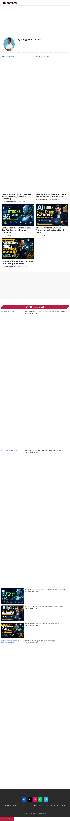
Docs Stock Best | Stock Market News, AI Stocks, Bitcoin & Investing (16, 196)
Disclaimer (24, 805)
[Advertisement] (35, 19)
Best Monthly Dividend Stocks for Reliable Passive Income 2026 (51, 195)
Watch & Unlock (7, 819)
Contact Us (16, 805)
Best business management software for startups (40, 641)
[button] (62, 2)
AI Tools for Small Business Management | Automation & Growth (50, 230)
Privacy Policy (33, 805)
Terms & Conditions (53, 805)
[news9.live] (10, 2)
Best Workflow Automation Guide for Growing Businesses (17, 262)
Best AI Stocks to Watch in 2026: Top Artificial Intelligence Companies (16, 230)
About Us (8, 805)
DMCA (63, 805)
